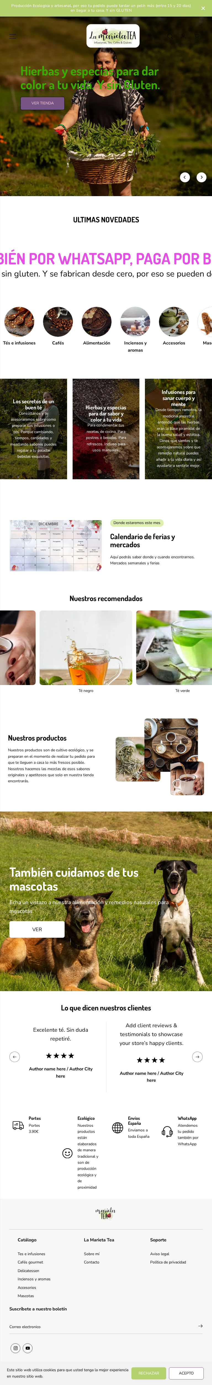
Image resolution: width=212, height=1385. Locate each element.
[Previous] (185, 177)
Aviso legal (159, 1254)
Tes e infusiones (31, 1254)
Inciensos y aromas (34, 1279)
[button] (12, 36)
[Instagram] (15, 1348)
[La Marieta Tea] (106, 36)
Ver (37, 929)
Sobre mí (91, 1254)
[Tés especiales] (141, 647)
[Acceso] (183, 36)
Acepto (186, 1373)
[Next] (201, 177)
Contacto (91, 1262)
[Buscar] (170, 36)
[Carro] (196, 36)
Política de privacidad (168, 1262)
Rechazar (149, 1373)
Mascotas (26, 1296)
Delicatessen (28, 1270)
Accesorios (27, 1287)
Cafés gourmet (30, 1262)
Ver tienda (42, 118)
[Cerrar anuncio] (203, 8)
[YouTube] (28, 1348)
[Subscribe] (200, 1327)
